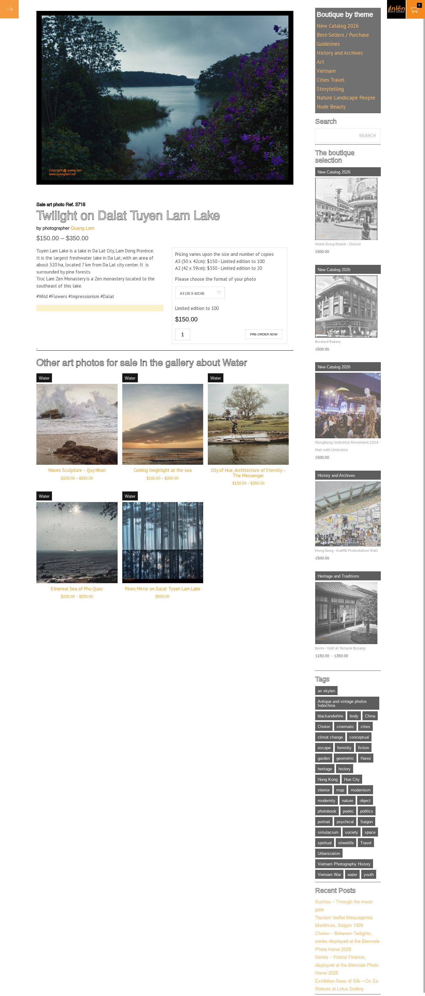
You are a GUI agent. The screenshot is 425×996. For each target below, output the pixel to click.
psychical (345, 821)
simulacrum (328, 832)
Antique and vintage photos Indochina (342, 703)
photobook (327, 811)
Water (234, 362)
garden (324, 758)
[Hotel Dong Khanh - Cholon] (348, 209)
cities (365, 726)
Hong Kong (328, 779)
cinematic (345, 726)
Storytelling (330, 88)
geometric (345, 758)
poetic (348, 811)
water (352, 874)
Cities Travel (330, 79)
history (345, 769)
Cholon (324, 726)
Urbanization (329, 853)
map (340, 790)
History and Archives (340, 52)
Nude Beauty (331, 106)
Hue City (352, 779)
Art (320, 61)
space (370, 832)
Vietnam (326, 70)
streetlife (346, 843)
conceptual (359, 737)
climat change (330, 737)
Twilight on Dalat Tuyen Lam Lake (128, 214)
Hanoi (366, 758)
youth (369, 874)
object (365, 800)
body (354, 716)
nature (347, 800)
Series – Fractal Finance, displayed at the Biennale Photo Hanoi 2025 (347, 964)
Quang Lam (83, 227)
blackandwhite (330, 716)
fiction (363, 747)
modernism (361, 790)
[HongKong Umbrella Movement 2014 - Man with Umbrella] (348, 405)
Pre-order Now (263, 334)
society (351, 832)
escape (324, 747)
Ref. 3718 (75, 204)
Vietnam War (329, 874)
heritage (325, 769)
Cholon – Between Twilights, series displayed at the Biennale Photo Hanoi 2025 (347, 941)
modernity (326, 800)
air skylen (326, 691)
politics (366, 811)
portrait (324, 821)
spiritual (325, 843)
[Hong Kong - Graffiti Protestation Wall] (348, 513)
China (370, 716)
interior (324, 790)
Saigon (366, 821)
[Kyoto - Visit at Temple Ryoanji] (348, 613)
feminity (344, 747)
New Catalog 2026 (338, 25)
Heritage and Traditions (338, 576)
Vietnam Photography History (344, 864)
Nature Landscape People (346, 97)
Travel (365, 843)
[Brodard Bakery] (348, 306)
